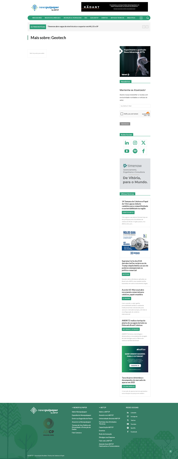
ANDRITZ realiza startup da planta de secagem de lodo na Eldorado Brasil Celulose (134, 322)
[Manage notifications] (170, 451)
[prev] (143, 27)
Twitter (133, 420)
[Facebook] (143, 151)
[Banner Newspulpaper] (135, 359)
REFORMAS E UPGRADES (131, 329)
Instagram (134, 416)
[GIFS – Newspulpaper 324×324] (135, 173)
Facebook (134, 432)
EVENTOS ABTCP (128, 212)
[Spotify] (135, 151)
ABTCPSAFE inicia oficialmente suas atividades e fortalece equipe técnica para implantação (84, 26)
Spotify (133, 428)
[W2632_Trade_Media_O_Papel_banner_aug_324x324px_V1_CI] (135, 61)
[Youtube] (126, 151)
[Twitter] (143, 143)
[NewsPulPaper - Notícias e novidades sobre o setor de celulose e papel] (53, 7)
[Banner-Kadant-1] (114, 7)
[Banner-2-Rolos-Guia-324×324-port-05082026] (135, 242)
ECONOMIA (126, 298)
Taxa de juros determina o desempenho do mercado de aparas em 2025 (133, 380)
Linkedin (133, 413)
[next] (147, 27)
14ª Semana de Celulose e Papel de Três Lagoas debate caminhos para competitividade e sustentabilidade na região (135, 205)
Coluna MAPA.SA (129, 386)
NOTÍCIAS (126, 274)
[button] (147, 18)
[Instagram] (135, 143)
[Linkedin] (126, 143)
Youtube (133, 424)
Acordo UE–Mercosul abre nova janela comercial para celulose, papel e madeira (133, 292)
